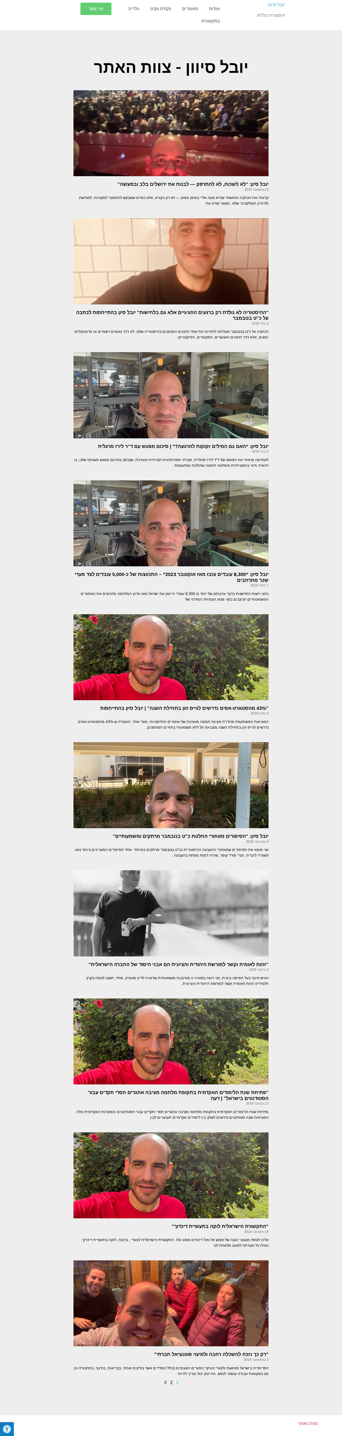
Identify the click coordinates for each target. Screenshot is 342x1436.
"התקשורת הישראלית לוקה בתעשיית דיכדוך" (220, 1226)
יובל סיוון (276, 4)
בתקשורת (210, 21)
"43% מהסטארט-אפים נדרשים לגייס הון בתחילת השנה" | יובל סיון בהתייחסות (184, 708)
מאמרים (190, 8)
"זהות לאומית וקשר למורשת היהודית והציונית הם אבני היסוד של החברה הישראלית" (178, 964)
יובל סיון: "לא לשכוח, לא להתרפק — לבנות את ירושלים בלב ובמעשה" (193, 184)
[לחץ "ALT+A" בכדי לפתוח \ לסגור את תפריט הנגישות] (7, 1429)
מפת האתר (308, 1423)
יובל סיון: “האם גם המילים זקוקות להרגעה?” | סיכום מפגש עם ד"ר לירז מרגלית (183, 446)
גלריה (133, 8)
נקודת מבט (160, 8)
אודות (214, 8)
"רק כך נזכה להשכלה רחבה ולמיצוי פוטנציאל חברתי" (211, 1354)
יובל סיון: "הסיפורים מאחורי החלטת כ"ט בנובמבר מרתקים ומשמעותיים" (191, 836)
